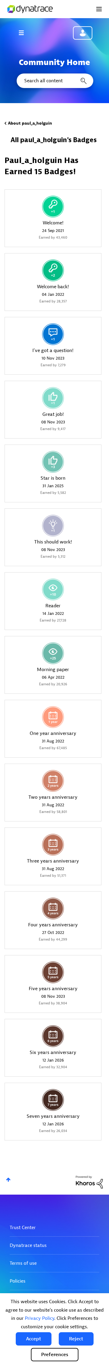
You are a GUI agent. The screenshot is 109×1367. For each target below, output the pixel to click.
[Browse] (24, 32)
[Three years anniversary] (53, 845)
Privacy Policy (39, 1318)
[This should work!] (53, 526)
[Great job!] (53, 398)
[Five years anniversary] (53, 972)
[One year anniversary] (53, 717)
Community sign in (82, 33)
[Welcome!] (53, 206)
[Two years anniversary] (53, 781)
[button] (33, 1339)
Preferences (54, 1355)
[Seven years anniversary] (53, 1100)
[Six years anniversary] (53, 1036)
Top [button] (8, 1180)
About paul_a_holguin (30, 123)
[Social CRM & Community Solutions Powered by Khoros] (89, 1181)
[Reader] (53, 589)
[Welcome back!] (53, 270)
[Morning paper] (53, 653)
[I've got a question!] (53, 334)
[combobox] (54, 80)
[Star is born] (53, 462)
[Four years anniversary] (53, 908)
